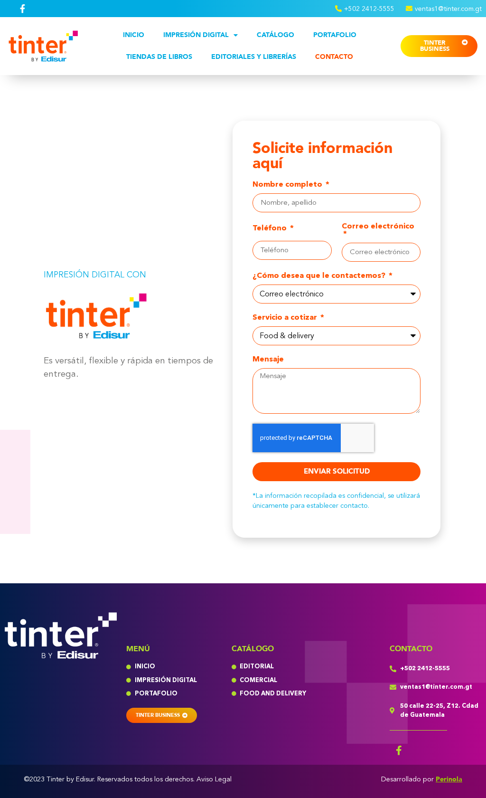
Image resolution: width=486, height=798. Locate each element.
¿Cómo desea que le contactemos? (319, 276)
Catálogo (275, 34)
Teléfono (270, 228)
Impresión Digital (196, 34)
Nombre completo (288, 185)
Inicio (133, 34)
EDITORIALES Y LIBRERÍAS (253, 56)
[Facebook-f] (399, 750)
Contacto (334, 56)
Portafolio (334, 34)
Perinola (449, 779)
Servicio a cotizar (285, 318)
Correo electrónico (378, 226)
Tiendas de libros (159, 56)
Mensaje (268, 359)
